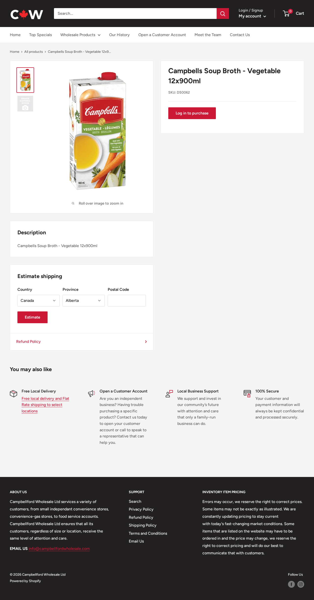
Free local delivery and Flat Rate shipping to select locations (45, 404)
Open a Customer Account (162, 34)
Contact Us (240, 34)
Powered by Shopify (25, 581)
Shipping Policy (143, 525)
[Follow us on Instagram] (300, 584)
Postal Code (118, 289)
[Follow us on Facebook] (291, 584)
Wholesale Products (77, 34)
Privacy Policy (141, 509)
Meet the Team (208, 34)
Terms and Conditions (148, 533)
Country (24, 289)
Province (70, 289)
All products (33, 52)
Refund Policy (28, 341)
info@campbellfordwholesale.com (59, 548)
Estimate (32, 317)
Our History (119, 34)
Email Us (136, 541)
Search (135, 501)
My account (250, 16)
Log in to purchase (192, 113)
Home (15, 34)
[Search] (223, 13)
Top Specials (40, 34)
